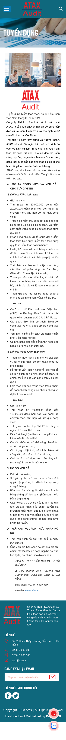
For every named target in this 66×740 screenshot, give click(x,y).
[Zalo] (57, 726)
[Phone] (57, 713)
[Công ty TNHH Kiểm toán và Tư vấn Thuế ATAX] (32, 9)
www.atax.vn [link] (32, 590)
